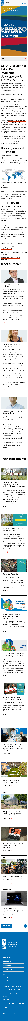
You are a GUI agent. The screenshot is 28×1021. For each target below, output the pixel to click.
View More (6, 926)
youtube (20, 1003)
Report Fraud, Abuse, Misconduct (12, 987)
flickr (23, 1003)
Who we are (7, 957)
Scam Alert (6, 996)
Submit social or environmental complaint (11, 990)
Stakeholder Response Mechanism (12, 994)
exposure (9, 1007)
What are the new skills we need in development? (10, 258)
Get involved (7, 969)
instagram (13, 1003)
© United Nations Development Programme (13, 1014)
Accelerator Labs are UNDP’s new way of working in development (13, 105)
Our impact (7, 965)
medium (6, 1007)
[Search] (7, 979)
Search (23, 3)
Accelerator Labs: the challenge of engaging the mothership (14, 253)
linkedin (16, 1003)
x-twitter (9, 1003)
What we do (7, 961)
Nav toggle (25, 3)
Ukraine (7, 3)
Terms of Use (6, 999)
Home (3, 8)
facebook (6, 1003)
